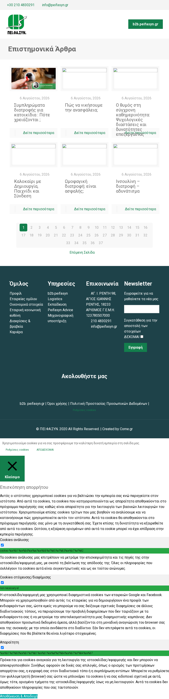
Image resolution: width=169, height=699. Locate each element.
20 (48, 235)
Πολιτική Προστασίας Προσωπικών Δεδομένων (108, 404)
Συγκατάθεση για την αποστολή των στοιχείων (140, 325)
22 (64, 235)
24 (80, 235)
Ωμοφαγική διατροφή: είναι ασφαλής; (80, 186)
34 (76, 243)
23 (72, 235)
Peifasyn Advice (60, 310)
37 (101, 243)
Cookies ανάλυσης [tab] (14, 540)
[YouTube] (159, 5)
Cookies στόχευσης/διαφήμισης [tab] (25, 577)
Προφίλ (16, 293)
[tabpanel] (84, 563)
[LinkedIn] (165, 5)
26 (97, 235)
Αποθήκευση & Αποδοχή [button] (19, 696)
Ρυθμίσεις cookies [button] (84, 410)
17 (23, 235)
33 (68, 243)
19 (40, 235)
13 (121, 227)
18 (31, 235)
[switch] (2, 545)
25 (88, 235)
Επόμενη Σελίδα (82, 252)
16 (145, 227)
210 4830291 (101, 321)
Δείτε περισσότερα (38, 133)
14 (129, 227)
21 (56, 235)
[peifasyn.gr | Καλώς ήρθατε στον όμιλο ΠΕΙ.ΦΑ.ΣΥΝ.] (16, 24)
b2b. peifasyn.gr (32, 404)
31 (137, 235)
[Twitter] (153, 5)
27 (105, 235)
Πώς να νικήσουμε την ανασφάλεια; (84, 107)
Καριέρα (16, 332)
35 (84, 243)
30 (129, 235)
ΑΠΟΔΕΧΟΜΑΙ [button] (45, 449)
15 (137, 227)
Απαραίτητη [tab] (9, 642)
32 (145, 235)
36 (93, 243)
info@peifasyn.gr (55, 5)
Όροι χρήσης (57, 404)
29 (121, 235)
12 (113, 227)
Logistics (55, 299)
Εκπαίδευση (57, 304)
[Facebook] (147, 5)
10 (97, 227)
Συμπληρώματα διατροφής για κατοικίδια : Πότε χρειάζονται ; (32, 112)
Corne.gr (126, 429)
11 (105, 227)
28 (113, 235)
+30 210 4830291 (21, 5)
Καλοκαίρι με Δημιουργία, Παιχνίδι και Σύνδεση (27, 189)
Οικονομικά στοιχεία (26, 304)
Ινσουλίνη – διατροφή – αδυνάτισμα (128, 186)
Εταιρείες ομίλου (23, 299)
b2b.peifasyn (58, 293)
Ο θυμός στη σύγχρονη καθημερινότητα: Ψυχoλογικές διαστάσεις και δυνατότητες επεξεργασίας (133, 119)
